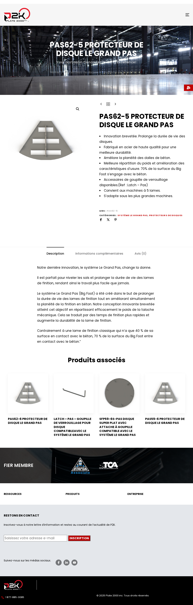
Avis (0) (140, 253)
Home (54, 72)
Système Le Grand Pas (120, 72)
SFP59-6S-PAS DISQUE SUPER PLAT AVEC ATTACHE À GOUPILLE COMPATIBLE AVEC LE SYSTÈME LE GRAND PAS (117, 427)
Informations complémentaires (99, 253)
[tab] (55, 253)
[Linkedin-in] (67, 563)
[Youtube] (74, 563)
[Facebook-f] (59, 563)
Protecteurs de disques (82, 72)
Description (55, 253)
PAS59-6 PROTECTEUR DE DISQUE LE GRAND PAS (165, 421)
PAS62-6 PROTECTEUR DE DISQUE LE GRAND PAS (27, 421)
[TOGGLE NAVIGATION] (158, 15)
